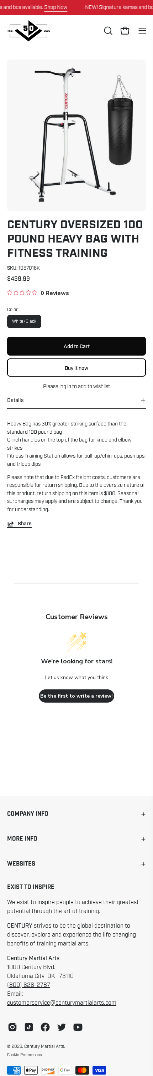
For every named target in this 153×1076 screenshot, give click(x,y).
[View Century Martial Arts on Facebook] (45, 1027)
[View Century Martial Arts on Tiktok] (28, 1027)
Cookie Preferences (24, 1054)
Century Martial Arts (44, 1046)
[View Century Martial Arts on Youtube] (78, 1027)
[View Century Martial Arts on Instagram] (12, 1027)
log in (65, 386)
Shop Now (55, 7)
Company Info (27, 814)
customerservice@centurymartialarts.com (61, 1002)
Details (15, 400)
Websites (21, 864)
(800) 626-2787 (28, 985)
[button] (107, 31)
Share (25, 523)
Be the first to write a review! (76, 696)
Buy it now (76, 367)
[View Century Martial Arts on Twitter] (61, 1027)
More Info (22, 839)
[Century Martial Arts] (28, 30)
